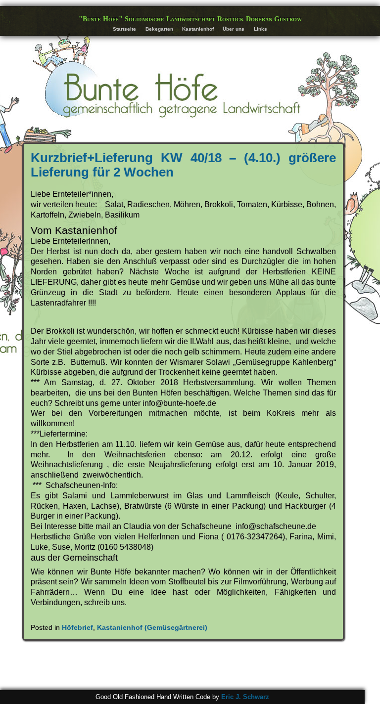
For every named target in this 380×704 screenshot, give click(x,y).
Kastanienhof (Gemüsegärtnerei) (152, 627)
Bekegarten (159, 29)
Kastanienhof (198, 29)
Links (260, 29)
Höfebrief (77, 627)
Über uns (233, 29)
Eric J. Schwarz (245, 697)
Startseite (124, 29)
